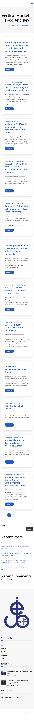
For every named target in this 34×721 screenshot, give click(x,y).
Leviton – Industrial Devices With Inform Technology (14, 327)
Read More (9, 69)
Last (24, 515)
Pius (28, 713)
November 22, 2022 (19, 474)
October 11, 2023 (19, 203)
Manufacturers (5, 652)
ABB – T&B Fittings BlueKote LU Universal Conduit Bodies (15, 290)
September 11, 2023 (19, 285)
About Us (3, 648)
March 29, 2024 (18, 82)
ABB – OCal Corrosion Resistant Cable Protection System (15, 443)
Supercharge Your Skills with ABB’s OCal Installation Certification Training (16, 168)
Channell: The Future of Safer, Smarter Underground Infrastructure (17, 682)
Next (19, 515)
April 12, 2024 (18, 40)
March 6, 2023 (18, 403)
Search (3, 525)
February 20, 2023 (19, 437)
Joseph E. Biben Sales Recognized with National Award (15, 542)
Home (7, 25)
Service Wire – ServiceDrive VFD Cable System (15, 369)
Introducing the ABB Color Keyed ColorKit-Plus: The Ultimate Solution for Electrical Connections (17, 46)
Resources (4, 655)
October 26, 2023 (19, 161)
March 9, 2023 (18, 364)
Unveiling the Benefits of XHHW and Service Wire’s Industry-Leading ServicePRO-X (17, 249)
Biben (16, 713)
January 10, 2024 (19, 121)
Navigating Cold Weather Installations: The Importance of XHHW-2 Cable (17, 128)
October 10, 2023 (19, 243)
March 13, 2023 (18, 322)
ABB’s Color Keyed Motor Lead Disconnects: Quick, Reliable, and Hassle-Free (17, 87)
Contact (3, 658)
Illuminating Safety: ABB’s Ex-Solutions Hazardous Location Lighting (17, 209)
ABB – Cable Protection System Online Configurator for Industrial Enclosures (15, 481)
